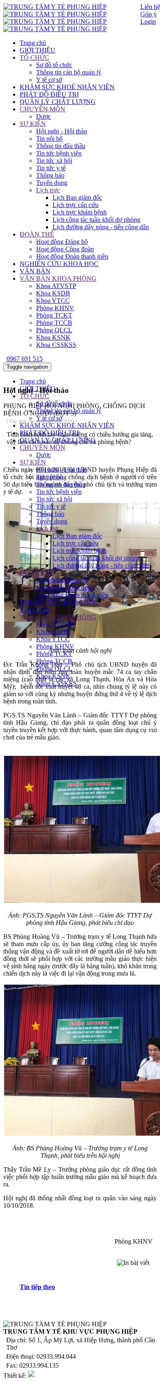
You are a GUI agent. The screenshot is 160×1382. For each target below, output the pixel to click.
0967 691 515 (25, 358)
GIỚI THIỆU (37, 50)
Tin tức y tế (51, 168)
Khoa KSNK (53, 337)
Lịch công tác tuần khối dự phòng (96, 219)
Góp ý (148, 14)
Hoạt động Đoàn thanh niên (72, 256)
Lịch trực (48, 190)
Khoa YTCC (53, 300)
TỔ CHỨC (34, 57)
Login (148, 21)
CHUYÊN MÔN (42, 109)
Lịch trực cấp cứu (75, 204)
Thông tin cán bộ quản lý (68, 72)
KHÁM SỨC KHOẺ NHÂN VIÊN (67, 86)
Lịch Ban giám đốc (77, 197)
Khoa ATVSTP (56, 285)
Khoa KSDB (53, 293)
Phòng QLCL (54, 330)
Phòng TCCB (54, 322)
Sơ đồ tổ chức (54, 64)
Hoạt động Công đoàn (65, 249)
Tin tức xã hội (54, 160)
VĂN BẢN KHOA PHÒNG (58, 278)
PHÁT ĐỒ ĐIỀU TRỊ (49, 94)
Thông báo (50, 175)
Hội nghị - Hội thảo (61, 131)
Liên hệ (150, 6)
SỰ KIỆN (33, 123)
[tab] (88, 1287)
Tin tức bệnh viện (59, 153)
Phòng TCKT (54, 315)
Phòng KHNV (55, 307)
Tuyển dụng (51, 182)
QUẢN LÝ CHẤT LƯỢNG (58, 101)
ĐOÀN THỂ (37, 234)
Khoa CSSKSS (56, 344)
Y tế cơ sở (49, 79)
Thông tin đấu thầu (60, 145)
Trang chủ (33, 42)
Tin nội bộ (49, 138)
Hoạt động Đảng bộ (62, 241)
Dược (43, 116)
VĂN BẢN (35, 271)
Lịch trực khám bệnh (80, 212)
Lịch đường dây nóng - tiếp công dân (101, 226)
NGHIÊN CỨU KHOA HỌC (59, 263)
